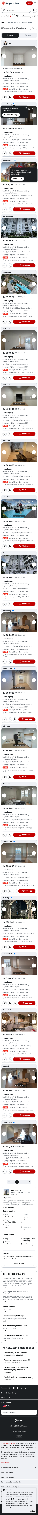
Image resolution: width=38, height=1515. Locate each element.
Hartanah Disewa (7, 1477)
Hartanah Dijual (7, 1472)
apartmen (16, 1283)
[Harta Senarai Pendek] (33, 49)
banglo (27, 1283)
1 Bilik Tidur (12, 1328)
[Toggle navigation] (35, 3)
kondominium (7, 1283)
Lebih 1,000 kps (18, 1338)
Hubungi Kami (6, 1397)
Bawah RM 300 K (20, 1319)
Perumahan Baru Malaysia (11, 1482)
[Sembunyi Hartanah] (29, 49)
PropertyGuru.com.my (8, 1443)
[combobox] (18, 10)
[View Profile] (19, 43)
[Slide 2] (15, 63)
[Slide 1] (15, 1085)
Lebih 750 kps (7, 1338)
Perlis (4, 1309)
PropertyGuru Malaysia (9, 1468)
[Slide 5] (20, 63)
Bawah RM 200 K (8, 1319)
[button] (4, 22)
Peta (29, 35)
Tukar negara (6, 1402)
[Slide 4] (18, 63)
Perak (9, 1309)
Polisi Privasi (14, 1499)
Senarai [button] (11, 35)
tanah (5, 1285)
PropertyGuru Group (8, 1393)
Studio (5, 1328)
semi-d (22, 1283)
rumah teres (27, 1281)
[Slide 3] (17, 63)
